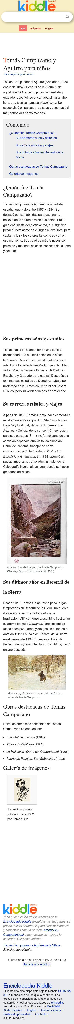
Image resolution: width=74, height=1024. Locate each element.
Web (23, 28)
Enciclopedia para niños (18, 74)
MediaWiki (53, 1006)
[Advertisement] (37, 44)
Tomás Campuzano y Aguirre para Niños (31, 945)
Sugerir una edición (36, 964)
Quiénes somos (51, 1010)
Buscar (67, 16)
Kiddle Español (12, 1010)
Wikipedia (57, 1002)
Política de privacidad (16, 1014)
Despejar (59, 17)
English (49, 28)
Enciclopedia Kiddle (17, 921)
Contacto (40, 1014)
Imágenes (35, 28)
